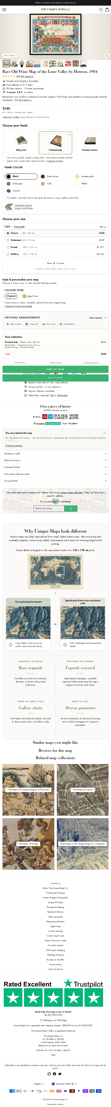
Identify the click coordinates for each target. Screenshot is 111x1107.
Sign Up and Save (83, 561)
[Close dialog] (105, 522)
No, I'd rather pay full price (82, 569)
